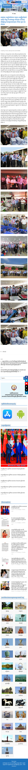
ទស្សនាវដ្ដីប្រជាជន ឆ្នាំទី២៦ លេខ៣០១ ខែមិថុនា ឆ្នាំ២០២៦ (13, 475)
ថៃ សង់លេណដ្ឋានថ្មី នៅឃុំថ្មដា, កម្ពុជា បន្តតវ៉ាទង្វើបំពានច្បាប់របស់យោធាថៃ (18, 519)
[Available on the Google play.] (20, 414)
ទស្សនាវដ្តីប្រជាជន (5, 425)
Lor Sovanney (17, 50)
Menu (15, 14)
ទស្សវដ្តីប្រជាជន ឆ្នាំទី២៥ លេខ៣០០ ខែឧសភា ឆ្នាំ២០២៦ (13, 481)
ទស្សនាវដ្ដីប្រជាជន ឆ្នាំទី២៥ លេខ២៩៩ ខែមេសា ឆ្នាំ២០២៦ (13, 487)
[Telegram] (26, 380)
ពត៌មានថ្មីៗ (4, 351)
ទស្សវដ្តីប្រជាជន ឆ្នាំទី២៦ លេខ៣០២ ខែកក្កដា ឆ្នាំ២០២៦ (13, 469)
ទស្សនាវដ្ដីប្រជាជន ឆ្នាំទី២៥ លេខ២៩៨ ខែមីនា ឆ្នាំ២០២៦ (13, 493)
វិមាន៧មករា (7, 5)
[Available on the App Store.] (7, 414)
